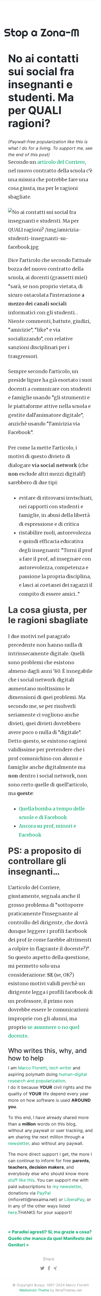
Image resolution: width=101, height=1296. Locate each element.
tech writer (60, 1067)
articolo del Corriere (61, 162)
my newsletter (67, 1186)
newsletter (18, 1143)
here (12, 1212)
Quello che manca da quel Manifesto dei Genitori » (50, 1241)
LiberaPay (74, 1199)
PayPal (44, 1193)
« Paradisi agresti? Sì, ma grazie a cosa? (50, 1231)
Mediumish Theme (34, 1290)
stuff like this (21, 1180)
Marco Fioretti (32, 1067)
